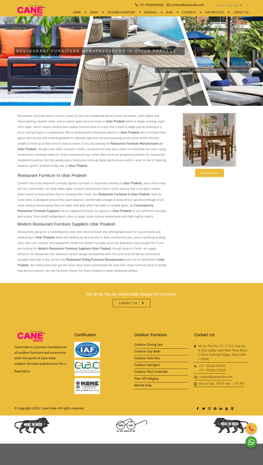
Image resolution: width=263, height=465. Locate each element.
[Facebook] (198, 408)
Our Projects (214, 12)
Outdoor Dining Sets (148, 344)
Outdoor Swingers (147, 365)
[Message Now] (251, 442)
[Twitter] (203, 408)
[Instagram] (209, 408)
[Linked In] (221, 408)
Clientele (189, 12)
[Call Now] (251, 428)
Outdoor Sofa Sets (147, 358)
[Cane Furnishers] (31, 7)
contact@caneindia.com (215, 377)
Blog (169, 12)
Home (77, 12)
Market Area (143, 385)
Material (150, 12)
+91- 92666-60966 (212, 366)
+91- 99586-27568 (212, 370)
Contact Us (241, 12)
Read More (22, 371)
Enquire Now (209, 173)
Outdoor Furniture (121, 12)
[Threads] (232, 408)
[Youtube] (226, 408)
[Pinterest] (215, 408)
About (94, 12)
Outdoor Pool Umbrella (150, 371)
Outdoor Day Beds (147, 351)
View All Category (146, 378)
